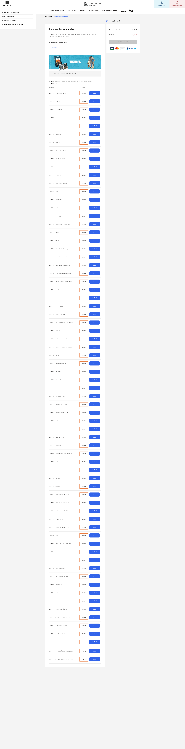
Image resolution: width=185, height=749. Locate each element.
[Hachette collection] (92, 4)
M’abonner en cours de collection (12, 24)
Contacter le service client (10, 12)
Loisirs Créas (94, 10)
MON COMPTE (161, 5)
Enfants (82, 10)
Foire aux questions (8, 16)
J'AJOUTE (94, 93)
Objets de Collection (109, 10)
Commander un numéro (9, 20)
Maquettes (72, 10)
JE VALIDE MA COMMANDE (123, 42)
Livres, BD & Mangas (57, 10)
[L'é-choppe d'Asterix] (128, 11)
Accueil (50, 16)
